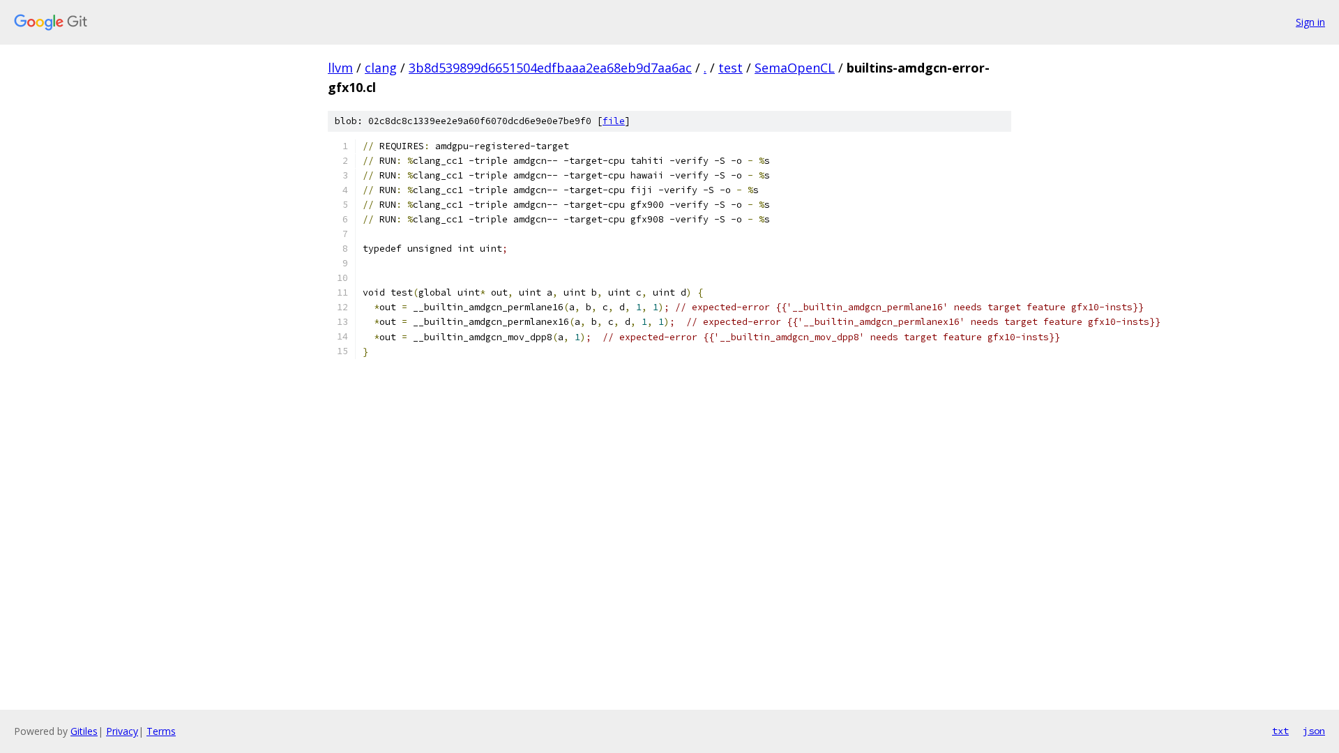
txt (1280, 730)
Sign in (1310, 22)
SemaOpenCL (795, 67)
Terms (161, 731)
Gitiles (84, 731)
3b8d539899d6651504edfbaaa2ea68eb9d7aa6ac (550, 67)
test (730, 67)
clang (381, 67)
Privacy (122, 731)
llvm (340, 67)
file (614, 121)
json (1314, 730)
